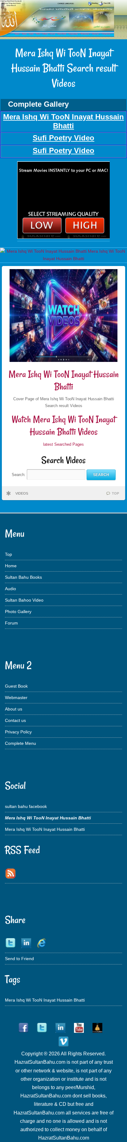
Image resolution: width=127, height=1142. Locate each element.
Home (11, 565)
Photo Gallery (18, 611)
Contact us (15, 720)
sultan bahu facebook (26, 806)
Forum (11, 622)
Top (8, 554)
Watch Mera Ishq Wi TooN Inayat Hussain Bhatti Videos (64, 425)
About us (13, 708)
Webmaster (16, 697)
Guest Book (16, 686)
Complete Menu (20, 743)
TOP (115, 493)
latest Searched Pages (63, 444)
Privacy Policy (18, 731)
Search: (19, 474)
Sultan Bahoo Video (24, 600)
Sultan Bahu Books (23, 577)
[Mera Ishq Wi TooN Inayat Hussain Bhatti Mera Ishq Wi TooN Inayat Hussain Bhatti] (63, 237)
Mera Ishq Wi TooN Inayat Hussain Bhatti (64, 380)
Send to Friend (19, 958)
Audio (10, 588)
